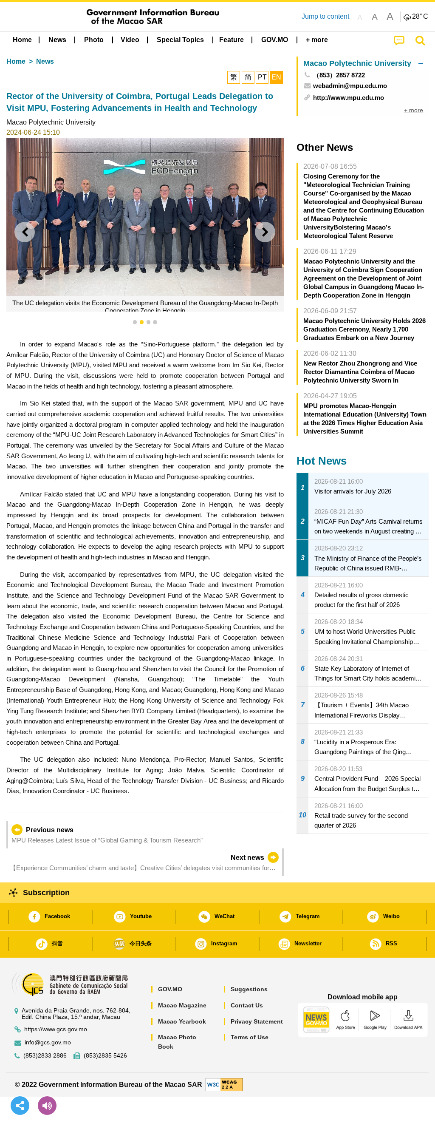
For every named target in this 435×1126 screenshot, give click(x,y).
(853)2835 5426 (105, 1055)
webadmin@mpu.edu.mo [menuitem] (350, 85)
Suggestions (249, 989)
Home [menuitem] (22, 39)
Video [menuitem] (130, 39)
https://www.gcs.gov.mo (55, 1029)
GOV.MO (170, 989)
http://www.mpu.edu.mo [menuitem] (348, 97)
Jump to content (325, 16)
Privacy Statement (257, 1021)
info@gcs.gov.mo (48, 1042)
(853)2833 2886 (45, 1055)
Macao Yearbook (182, 1021)
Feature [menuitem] (231, 39)
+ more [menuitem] (413, 110)
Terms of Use (249, 1037)
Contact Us (247, 1005)
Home (15, 61)
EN (276, 77)
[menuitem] (57, 40)
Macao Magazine (182, 1005)
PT (262, 77)
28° (420, 16)
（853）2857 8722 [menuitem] (339, 75)
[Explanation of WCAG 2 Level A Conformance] (224, 1084)
